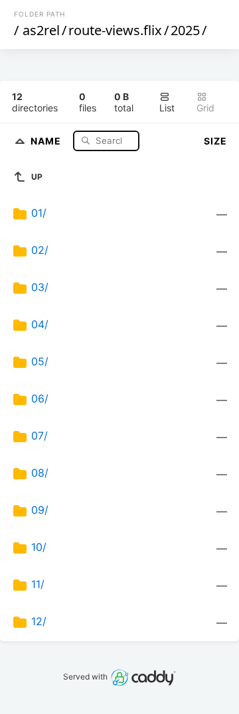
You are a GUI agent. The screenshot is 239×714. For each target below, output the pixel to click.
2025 (185, 30)
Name (47, 140)
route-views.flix (115, 30)
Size (215, 141)
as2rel (41, 30)
